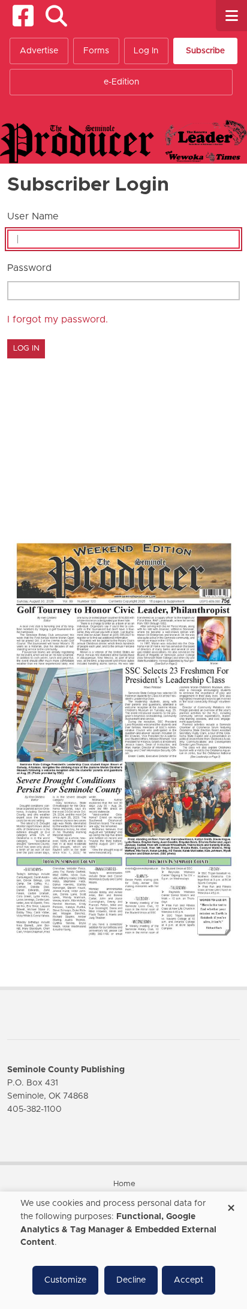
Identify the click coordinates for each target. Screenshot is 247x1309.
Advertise (39, 51)
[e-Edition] (123, 738)
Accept (188, 1280)
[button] (56, 15)
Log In (146, 51)
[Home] (123, 141)
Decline (131, 1280)
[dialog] (123, 1250)
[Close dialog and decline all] (231, 1203)
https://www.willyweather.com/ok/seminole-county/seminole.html (97, 504)
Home (124, 1184)
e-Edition (121, 82)
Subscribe (205, 51)
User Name (33, 216)
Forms (96, 51)
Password (29, 268)
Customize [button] (65, 1280)
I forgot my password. (57, 319)
